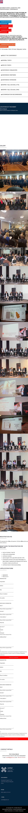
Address (1, 585)
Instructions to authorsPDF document (6, 26)
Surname (2, 611)
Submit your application (14, 657)
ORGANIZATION (3, 578)
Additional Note (3, 637)
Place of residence (3, 593)
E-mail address (3, 617)
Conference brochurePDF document (5, 22)
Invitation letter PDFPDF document (5, 31)
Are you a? (2, 626)
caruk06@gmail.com (10, 757)
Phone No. (2, 622)
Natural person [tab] (5, 576)
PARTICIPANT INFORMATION (5, 603)
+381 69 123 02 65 (21, 757)
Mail (1, 589)
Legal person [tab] (5, 575)
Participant (2, 632)
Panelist (1, 629)
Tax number (2, 598)
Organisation (2, 581)
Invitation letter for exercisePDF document (7, 45)
